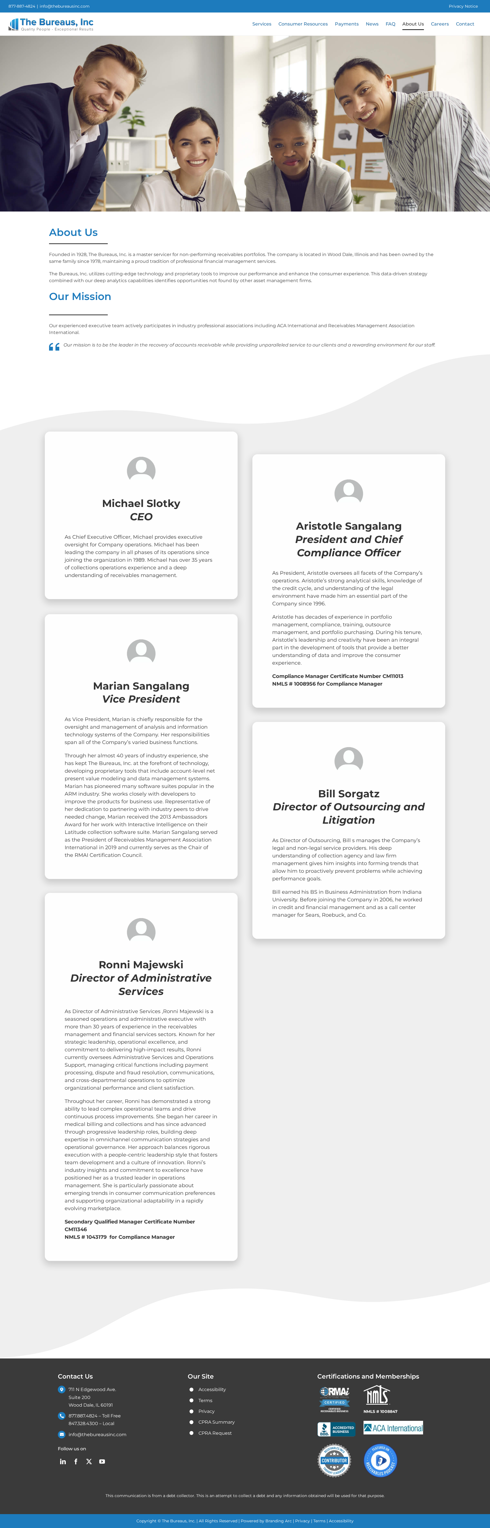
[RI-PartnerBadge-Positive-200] (334, 1445)
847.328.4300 (83, 1423)
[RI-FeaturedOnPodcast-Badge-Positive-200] (381, 1445)
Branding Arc (279, 1520)
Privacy (302, 1520)
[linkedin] (63, 1462)
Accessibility (341, 1520)
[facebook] (76, 1462)
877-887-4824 (22, 6)
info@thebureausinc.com (65, 6)
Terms (319, 1520)
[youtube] (102, 1462)
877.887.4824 (83, 1416)
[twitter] (89, 1462)
